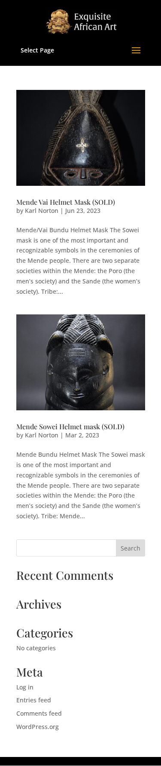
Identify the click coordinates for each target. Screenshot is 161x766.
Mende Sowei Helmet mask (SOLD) (70, 426)
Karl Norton (41, 210)
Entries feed (33, 700)
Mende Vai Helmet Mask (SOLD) (65, 201)
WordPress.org (37, 727)
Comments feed (39, 713)
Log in (24, 687)
